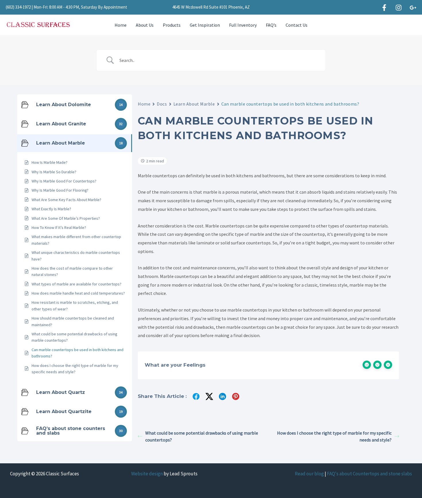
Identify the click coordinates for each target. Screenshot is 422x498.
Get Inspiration (205, 25)
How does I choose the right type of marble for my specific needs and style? (334, 436)
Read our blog (309, 473)
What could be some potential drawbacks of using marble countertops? (201, 436)
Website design (147, 473)
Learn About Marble (194, 104)
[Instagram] (398, 7)
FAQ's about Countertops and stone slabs (369, 473)
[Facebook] (384, 7)
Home (121, 25)
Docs (162, 104)
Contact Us (296, 25)
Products (172, 25)
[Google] (413, 7)
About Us (145, 25)
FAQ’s (271, 25)
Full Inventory (243, 25)
